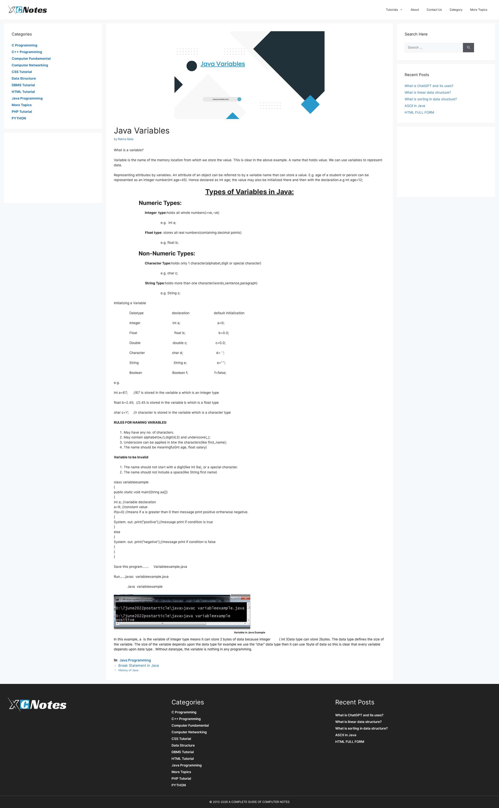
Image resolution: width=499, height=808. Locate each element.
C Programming (24, 45)
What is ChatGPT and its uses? (429, 86)
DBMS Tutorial (23, 85)
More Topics (478, 10)
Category (456, 10)
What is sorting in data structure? (431, 99)
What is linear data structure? (428, 92)
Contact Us (434, 10)
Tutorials (392, 10)
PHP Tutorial (22, 112)
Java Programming (135, 660)
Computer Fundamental (31, 58)
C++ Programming (27, 52)
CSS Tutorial (22, 72)
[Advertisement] (53, 167)
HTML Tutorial (23, 92)
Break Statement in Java (138, 665)
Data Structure (24, 78)
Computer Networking (30, 65)
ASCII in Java (415, 106)
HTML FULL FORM (419, 112)
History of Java (128, 670)
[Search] (468, 47)
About (415, 10)
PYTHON (19, 118)
